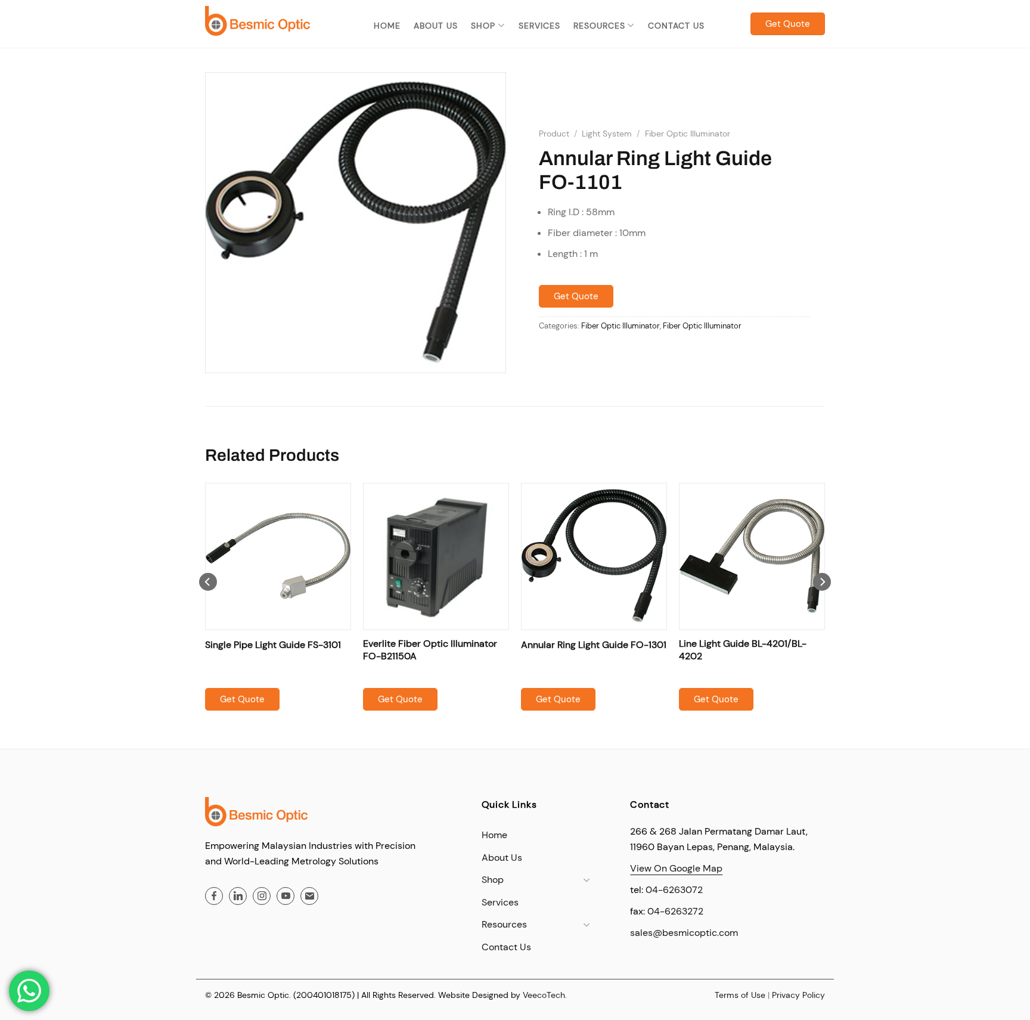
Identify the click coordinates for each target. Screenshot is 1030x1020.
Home (387, 25)
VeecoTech (544, 995)
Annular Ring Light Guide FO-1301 (593, 645)
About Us (436, 25)
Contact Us (676, 25)
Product (554, 134)
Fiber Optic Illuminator (687, 134)
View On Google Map (676, 868)
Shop (483, 25)
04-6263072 (674, 889)
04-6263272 (675, 911)
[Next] (822, 606)
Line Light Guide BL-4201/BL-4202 (742, 650)
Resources (599, 25)
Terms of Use (740, 995)
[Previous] (208, 606)
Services (539, 25)
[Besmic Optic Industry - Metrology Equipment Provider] (257, 20)
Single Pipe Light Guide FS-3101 (273, 645)
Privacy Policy (798, 995)
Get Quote (576, 296)
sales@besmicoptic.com (684, 932)
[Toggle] (586, 880)
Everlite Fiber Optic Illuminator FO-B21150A (430, 650)
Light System (607, 134)
